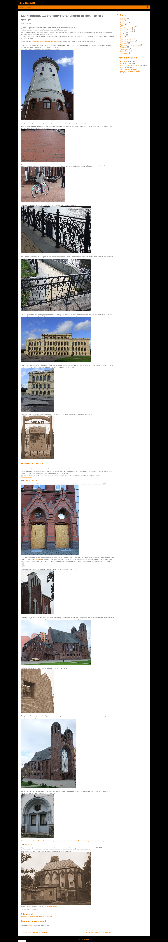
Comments (35, 909)
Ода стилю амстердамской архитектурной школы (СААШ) (130, 70)
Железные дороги (126, 29)
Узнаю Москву (124, 51)
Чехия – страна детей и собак (129, 65)
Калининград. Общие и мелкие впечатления (100, 932)
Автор (22, 23)
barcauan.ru (26, 2)
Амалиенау (38, 559)
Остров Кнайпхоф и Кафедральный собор (34, 932)
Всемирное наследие (127, 27)
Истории (123, 33)
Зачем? (22, 7)
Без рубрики (124, 23)
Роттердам (123, 61)
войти (30, 925)
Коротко (122, 35)
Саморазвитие (125, 49)
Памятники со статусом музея (130, 45)
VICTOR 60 (28, 844)
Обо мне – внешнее (126, 39)
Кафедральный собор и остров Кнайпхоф (44, 41)
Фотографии (124, 53)
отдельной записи (51, 906)
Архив (122, 21)
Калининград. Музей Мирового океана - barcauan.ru (36, 916)
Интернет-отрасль (126, 31)
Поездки (29, 909)
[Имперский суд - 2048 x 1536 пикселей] (26, 477)
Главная (29, 7)
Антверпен (123, 63)
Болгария (123, 67)
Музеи (122, 37)
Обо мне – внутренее (127, 41)
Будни (122, 25)
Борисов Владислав (31, 480)
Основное (123, 43)
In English (123, 19)
